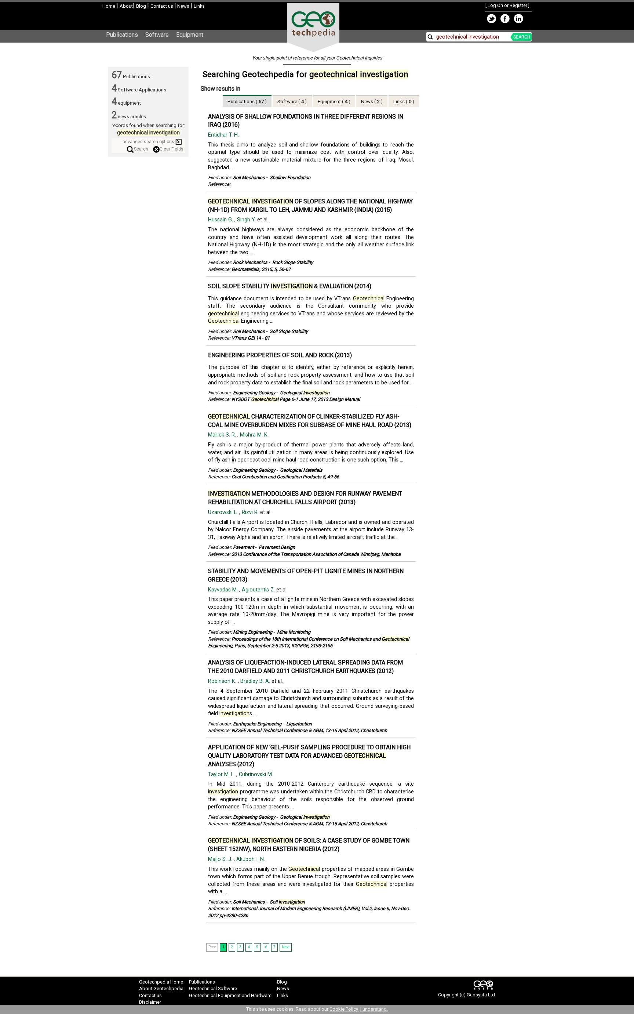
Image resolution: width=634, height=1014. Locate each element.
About (126, 6)
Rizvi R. (251, 512)
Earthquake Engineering (257, 724)
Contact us (162, 6)
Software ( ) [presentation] (292, 101)
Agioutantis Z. (259, 590)
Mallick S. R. (222, 435)
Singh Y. (247, 220)
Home (109, 6)
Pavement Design (277, 547)
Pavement (243, 547)
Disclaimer (150, 1002)
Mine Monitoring (293, 632)
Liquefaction (299, 724)
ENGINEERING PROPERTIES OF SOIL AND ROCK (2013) (280, 355)
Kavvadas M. (223, 590)
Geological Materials (301, 470)
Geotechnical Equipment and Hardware (230, 995)
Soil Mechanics (249, 177)
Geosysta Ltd (481, 994)
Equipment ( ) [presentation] (334, 101)
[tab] (247, 101)
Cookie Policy (344, 1009)
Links (199, 6)
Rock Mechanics (250, 262)
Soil (287, 902)
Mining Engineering (252, 632)
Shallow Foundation (290, 177)
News (182, 6)
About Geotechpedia (161, 988)
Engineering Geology (254, 392)
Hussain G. (221, 220)
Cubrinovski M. (256, 774)
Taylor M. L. (222, 774)
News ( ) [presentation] (372, 101)
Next (285, 947)
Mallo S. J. (221, 859)
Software (157, 34)
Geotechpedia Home (161, 982)
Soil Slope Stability (289, 331)
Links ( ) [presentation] (403, 101)
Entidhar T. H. (223, 135)
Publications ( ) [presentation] (247, 101)
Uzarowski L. (223, 512)
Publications (122, 34)
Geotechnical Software (213, 988)
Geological (304, 392)
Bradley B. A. (256, 681)
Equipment (189, 34)
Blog (141, 6)
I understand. (374, 1009)
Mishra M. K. (254, 435)
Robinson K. (223, 681)
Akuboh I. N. (250, 859)
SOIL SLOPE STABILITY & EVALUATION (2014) (289, 286)
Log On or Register (507, 5)
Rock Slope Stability (292, 262)
